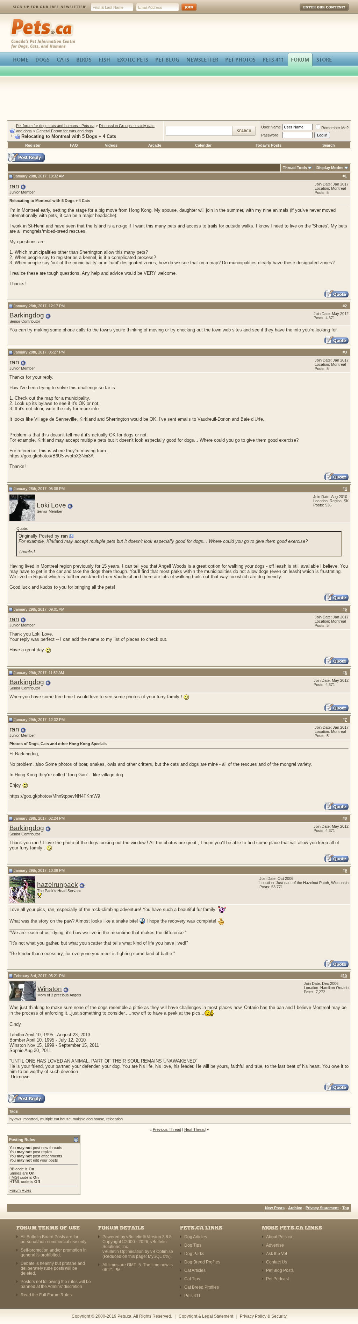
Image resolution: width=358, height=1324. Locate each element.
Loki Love (51, 505)
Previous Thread (167, 1129)
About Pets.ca (279, 1236)
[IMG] (14, 1177)
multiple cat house (55, 1119)
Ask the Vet (276, 1253)
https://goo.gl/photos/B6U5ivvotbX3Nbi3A (51, 455)
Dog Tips (192, 1245)
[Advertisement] (179, 99)
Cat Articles (195, 1270)
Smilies (15, 1173)
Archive (295, 1208)
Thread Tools (295, 168)
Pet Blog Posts (280, 1270)
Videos (111, 145)
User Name (271, 127)
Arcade (154, 145)
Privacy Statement (322, 1208)
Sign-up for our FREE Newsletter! (50, 7)
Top (345, 1208)
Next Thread (195, 1129)
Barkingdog (26, 315)
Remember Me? (335, 128)
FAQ (74, 145)
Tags (13, 1111)
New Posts (275, 1208)
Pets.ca (17, 19)
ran (14, 186)
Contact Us (276, 1262)
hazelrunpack (57, 884)
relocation (114, 1119)
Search (328, 145)
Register (33, 145)
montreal (30, 1119)
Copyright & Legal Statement (206, 1316)
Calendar (203, 145)
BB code (16, 1169)
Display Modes (329, 168)
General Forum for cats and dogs (64, 131)
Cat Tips (192, 1278)
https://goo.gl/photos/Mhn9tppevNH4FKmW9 (54, 796)
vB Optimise (161, 1251)
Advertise (275, 1245)
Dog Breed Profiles (202, 1262)
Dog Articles (195, 1236)
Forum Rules (20, 1190)
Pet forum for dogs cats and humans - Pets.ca (55, 126)
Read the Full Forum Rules (46, 1295)
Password (269, 135)
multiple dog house (88, 1119)
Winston (49, 989)
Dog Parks (194, 1253)
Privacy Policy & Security (263, 1316)
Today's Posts (268, 145)
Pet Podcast (277, 1278)
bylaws (15, 1119)
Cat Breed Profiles (201, 1287)
